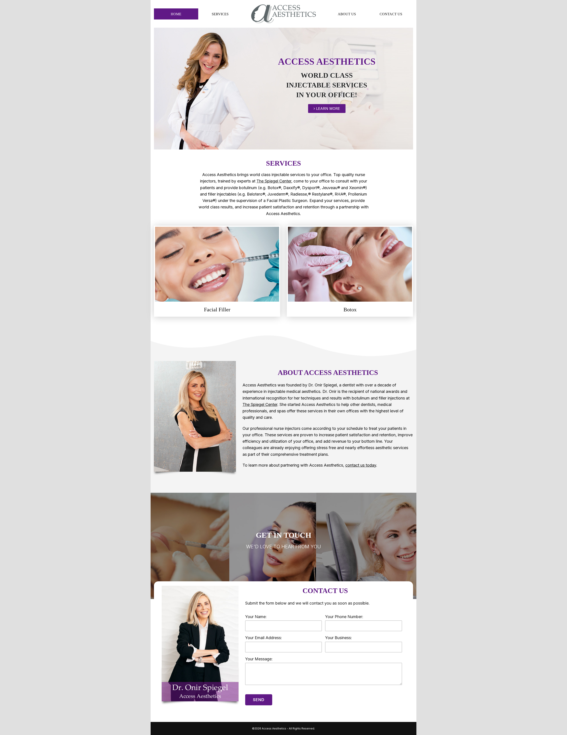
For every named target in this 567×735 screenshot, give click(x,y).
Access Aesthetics (274, 728)
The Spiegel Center (273, 181)
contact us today (360, 465)
